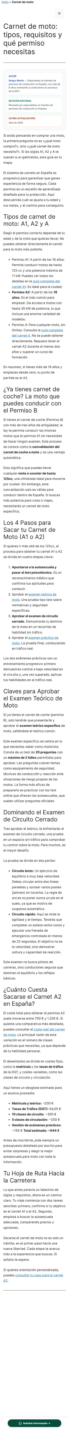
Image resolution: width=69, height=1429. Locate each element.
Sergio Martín (16, 80)
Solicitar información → (36, 1423)
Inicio (5, 2)
